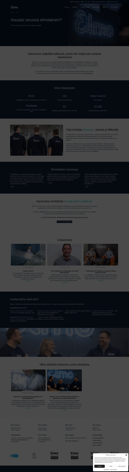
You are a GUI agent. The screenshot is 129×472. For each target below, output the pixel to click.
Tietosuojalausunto (113, 469)
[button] (126, 455)
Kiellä (111, 466)
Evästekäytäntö (106, 469)
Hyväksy (100, 466)
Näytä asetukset (121, 466)
